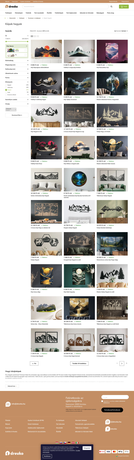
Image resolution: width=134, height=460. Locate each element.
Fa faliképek (60, 420)
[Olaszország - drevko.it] (77, 443)
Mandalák (59, 428)
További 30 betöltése (79, 363)
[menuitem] (8, 13)
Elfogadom (87, 448)
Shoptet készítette (123, 456)
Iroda (17, 92)
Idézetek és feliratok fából (84, 432)
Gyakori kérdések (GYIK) (36, 420)
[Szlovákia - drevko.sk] (61, 443)
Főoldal (7, 420)
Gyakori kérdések (25, 1)
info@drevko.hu (18, 404)
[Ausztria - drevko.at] (73, 443)
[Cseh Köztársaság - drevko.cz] (65, 443)
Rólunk (7, 1)
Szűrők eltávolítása (16, 115)
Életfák (58, 432)
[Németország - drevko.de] (69, 443)
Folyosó (17, 90)
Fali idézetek (60, 424)
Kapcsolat (15, 1)
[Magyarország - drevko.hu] (57, 443)
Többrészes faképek (81, 428)
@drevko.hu (116, 422)
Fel (35, 363)
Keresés (111, 6)
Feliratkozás (116, 410)
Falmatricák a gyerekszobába (84, 424)
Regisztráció (125, 1)
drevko (114, 429)
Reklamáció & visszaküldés (37, 432)
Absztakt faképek (81, 420)
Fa (16, 55)
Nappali (17, 85)
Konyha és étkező (17, 94)
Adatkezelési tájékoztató (36, 428)
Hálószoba (17, 87)
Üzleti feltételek (33, 424)
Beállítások (47, 456)
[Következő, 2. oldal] (122, 363)
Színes (16, 50)
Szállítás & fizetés (38, 1)
